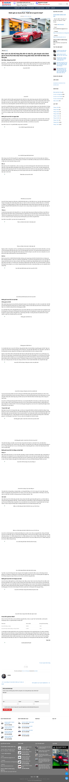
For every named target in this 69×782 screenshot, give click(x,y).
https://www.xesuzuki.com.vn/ (59, 37)
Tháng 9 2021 (56, 120)
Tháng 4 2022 (56, 111)
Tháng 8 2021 (56, 122)
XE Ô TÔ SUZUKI (30, 7)
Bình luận (5, 692)
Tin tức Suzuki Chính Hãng (44, 662)
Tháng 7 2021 (56, 124)
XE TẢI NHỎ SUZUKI (39, 7)
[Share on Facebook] (25, 667)
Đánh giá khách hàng (57, 92)
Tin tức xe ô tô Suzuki (57, 96)
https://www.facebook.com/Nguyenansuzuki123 (11, 761)
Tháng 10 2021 (56, 118)
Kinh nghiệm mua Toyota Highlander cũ (40, 682)
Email (20, 701)
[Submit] (67, 4)
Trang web (37, 701)
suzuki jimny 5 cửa (62, 83)
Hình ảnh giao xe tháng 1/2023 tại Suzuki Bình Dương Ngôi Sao (61, 59)
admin (30, 16)
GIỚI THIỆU (23, 7)
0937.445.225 (8, 753)
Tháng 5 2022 (56, 109)
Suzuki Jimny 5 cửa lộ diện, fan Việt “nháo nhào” (62, 55)
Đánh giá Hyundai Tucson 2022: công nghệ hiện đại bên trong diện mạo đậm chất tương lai (62, 64)
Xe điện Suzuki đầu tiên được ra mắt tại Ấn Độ (61, 51)
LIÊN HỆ (53, 7)
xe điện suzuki (56, 84)
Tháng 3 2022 (56, 113)
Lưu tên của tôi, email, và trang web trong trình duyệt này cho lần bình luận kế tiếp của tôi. (21, 707)
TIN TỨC (47, 7)
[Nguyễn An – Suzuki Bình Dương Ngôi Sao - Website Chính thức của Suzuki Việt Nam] (6, 4)
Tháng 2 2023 (56, 107)
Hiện (6, 50)
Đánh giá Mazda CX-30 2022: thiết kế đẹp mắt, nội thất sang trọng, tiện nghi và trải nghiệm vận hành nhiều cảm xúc (61, 70)
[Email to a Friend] (27, 667)
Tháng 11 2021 (56, 115)
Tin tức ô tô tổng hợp (26, 11)
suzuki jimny (56, 83)
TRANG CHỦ (17, 7)
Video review (56, 100)
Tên (4, 701)
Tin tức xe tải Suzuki (57, 98)
